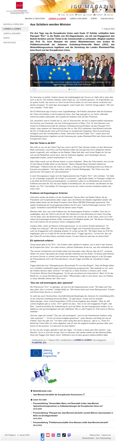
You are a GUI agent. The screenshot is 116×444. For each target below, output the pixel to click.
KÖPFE (94, 19)
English (110, 15)
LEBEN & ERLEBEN (78, 19)
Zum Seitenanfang (103, 438)
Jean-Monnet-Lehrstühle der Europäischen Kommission (57, 395)
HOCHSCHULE (107, 19)
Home (63, 15)
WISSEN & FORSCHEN (35, 19)
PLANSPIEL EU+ (39, 343)
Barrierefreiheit (88, 438)
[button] (34, 89)
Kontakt (99, 15)
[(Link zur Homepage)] (45, 353)
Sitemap (89, 15)
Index (80, 15)
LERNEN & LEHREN (57, 19)
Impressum (106, 435)
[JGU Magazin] (58, 6)
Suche (71, 15)
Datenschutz (95, 435)
